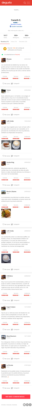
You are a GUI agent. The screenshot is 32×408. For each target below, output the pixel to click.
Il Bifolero (9, 276)
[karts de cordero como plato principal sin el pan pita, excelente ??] (6, 213)
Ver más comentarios (15, 397)
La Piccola (9, 365)
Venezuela (9, 404)
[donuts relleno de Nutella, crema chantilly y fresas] (6, 145)
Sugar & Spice (10, 307)
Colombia (3, 404)
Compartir (16, 83)
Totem (8, 90)
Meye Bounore (11, 336)
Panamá (17, 54)
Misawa (8, 59)
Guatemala (14, 404)
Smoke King (10, 162)
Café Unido (10, 121)
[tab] (5, 41)
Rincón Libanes (11, 191)
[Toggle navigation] (28, 3)
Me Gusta (7, 83)
